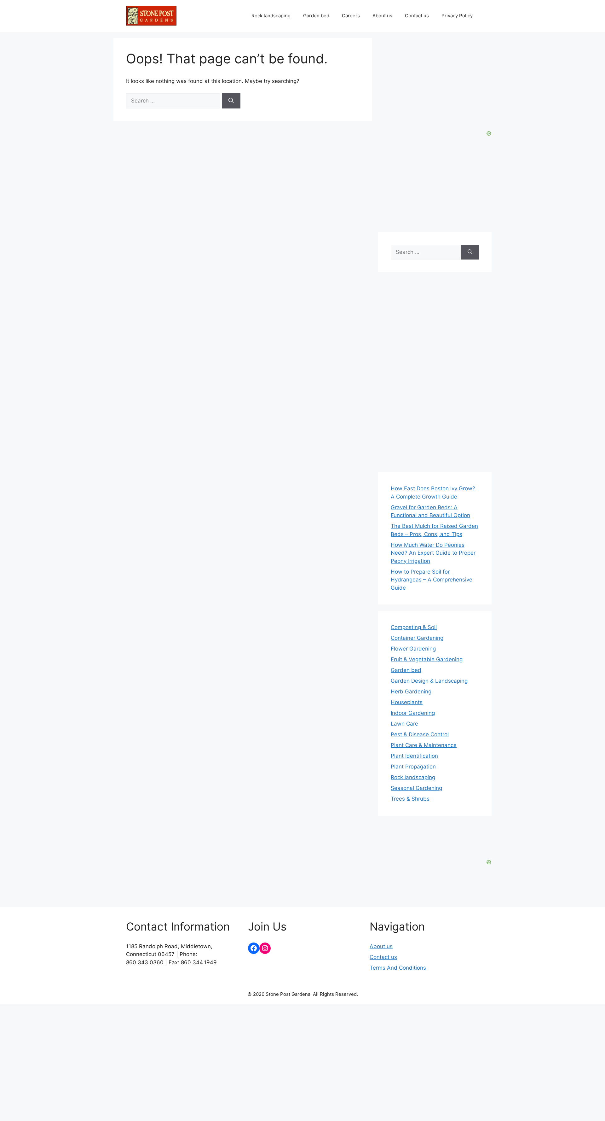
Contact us (417, 16)
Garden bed (316, 16)
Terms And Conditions (398, 968)
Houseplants (407, 702)
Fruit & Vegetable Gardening (427, 659)
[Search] (231, 100)
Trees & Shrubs (410, 799)
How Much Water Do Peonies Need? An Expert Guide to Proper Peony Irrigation (433, 553)
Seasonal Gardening (416, 788)
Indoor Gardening (413, 713)
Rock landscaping (271, 16)
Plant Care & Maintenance (424, 745)
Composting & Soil (414, 627)
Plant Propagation (413, 766)
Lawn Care (404, 724)
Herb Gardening (411, 691)
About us (382, 16)
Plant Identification (414, 756)
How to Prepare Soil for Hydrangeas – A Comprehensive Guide (431, 580)
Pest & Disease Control (420, 734)
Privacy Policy (457, 16)
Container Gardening (417, 638)
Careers (351, 16)
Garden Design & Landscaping (429, 681)
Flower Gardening (413, 648)
